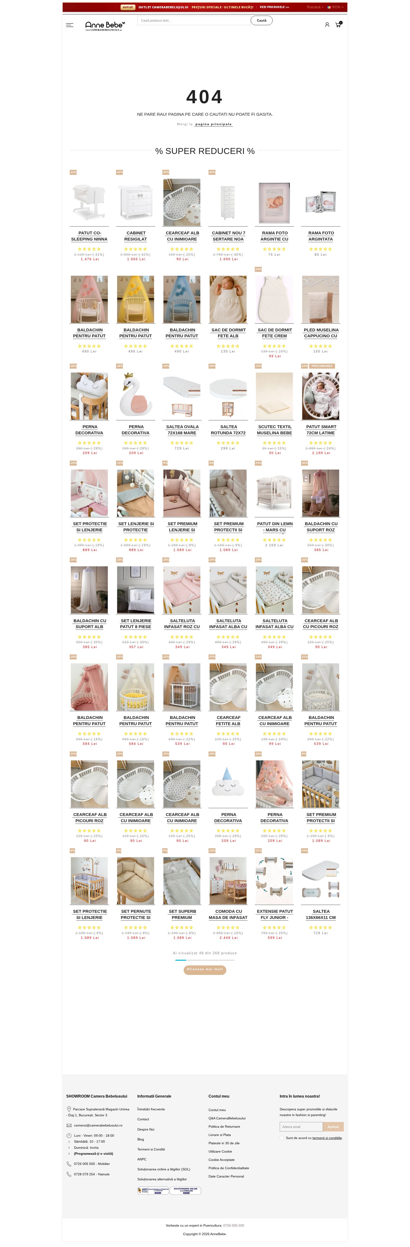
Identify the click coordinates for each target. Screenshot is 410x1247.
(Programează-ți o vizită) (93, 1153)
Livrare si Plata (220, 1135)
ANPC (141, 1159)
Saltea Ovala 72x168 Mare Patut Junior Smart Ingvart (181, 435)
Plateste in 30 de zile (224, 1143)
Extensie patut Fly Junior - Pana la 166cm (275, 917)
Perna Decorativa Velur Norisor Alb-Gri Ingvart (89, 435)
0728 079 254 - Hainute (92, 1174)
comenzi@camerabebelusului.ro (98, 1125)
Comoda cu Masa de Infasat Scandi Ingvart (228, 917)
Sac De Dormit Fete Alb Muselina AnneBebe (229, 339)
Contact (143, 1119)
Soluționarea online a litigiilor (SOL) (163, 1169)
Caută (261, 20)
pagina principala (214, 124)
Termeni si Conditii (151, 1149)
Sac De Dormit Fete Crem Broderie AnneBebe (275, 339)
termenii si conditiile (327, 1138)
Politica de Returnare (224, 1126)
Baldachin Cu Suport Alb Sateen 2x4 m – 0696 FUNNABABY (89, 629)
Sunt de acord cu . (314, 1138)
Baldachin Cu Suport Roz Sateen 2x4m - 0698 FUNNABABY (320, 532)
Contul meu (217, 1110)
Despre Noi (145, 1129)
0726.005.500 (233, 1225)
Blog (140, 1139)
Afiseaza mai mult (205, 969)
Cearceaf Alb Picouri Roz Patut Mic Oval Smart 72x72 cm (88, 823)
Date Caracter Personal (226, 1176)
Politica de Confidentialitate (229, 1168)
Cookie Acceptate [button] (222, 1160)
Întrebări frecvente (151, 1109)
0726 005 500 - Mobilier (92, 1164)
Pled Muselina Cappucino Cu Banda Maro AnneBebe (321, 339)
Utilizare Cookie (220, 1151)
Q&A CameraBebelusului (227, 1118)
